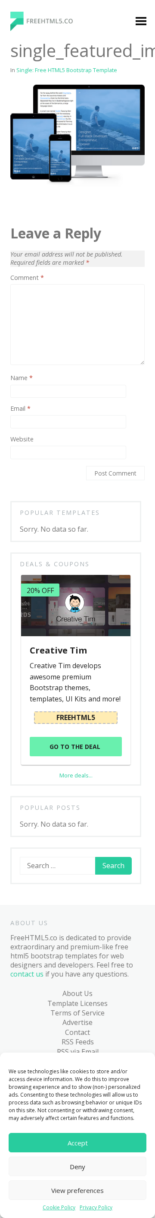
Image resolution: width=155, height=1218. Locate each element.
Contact (77, 1032)
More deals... (76, 775)
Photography (41, 480)
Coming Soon (41, 255)
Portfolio (34, 497)
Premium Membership (96, 151)
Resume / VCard (35, 561)
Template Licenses (77, 1003)
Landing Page (42, 364)
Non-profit (37, 431)
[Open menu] (141, 22)
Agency (31, 179)
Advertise (77, 1022)
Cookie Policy (59, 1207)
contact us (26, 974)
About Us (77, 993)
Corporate (36, 272)
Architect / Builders (36, 200)
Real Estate (38, 514)
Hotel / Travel (42, 348)
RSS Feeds (78, 1042)
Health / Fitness (33, 326)
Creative (33, 289)
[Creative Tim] (75, 605)
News (29, 414)
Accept (78, 1143)
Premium (34, 163)
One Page (35, 447)
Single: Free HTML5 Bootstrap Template (66, 70)
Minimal (33, 398)
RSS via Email (78, 1051)
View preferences (77, 1190)
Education (36, 305)
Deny (77, 1166)
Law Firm (34, 381)
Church (31, 239)
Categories (30, 146)
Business (34, 222)
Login (85, 173)
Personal (34, 464)
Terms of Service (77, 1013)
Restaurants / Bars (42, 535)
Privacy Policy (96, 1207)
